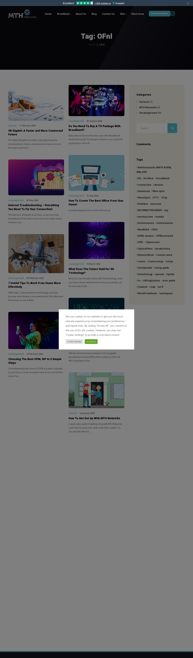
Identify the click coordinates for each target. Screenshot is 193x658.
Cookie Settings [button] (74, 341)
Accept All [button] (91, 341)
